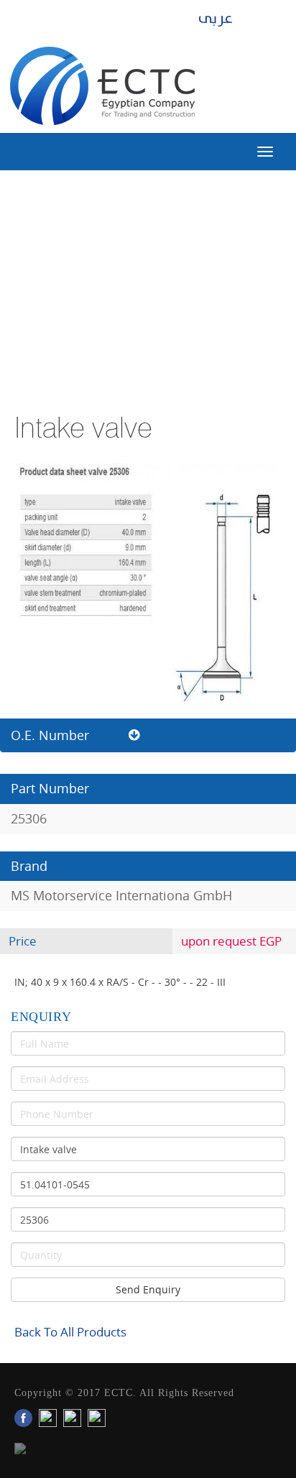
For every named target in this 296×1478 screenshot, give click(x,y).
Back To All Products (70, 1332)
